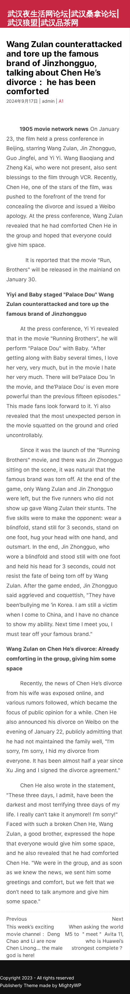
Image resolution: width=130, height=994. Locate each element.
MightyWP (70, 985)
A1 (61, 101)
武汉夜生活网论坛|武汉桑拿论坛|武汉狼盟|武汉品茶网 (63, 18)
